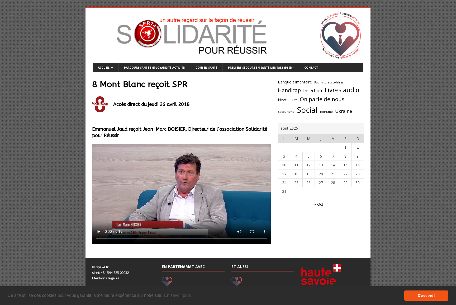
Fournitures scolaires (328, 82)
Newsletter (287, 99)
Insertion (312, 90)
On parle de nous (322, 99)
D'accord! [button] (426, 295)
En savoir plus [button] (177, 295)
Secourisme (286, 112)
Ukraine (343, 111)
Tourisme (326, 112)
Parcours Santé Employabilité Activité (154, 67)
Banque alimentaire (295, 82)
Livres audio (342, 90)
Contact (311, 67)
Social (307, 110)
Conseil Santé (206, 67)
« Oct (318, 204)
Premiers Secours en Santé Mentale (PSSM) (260, 67)
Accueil (104, 67)
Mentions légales (106, 278)
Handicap (289, 90)
